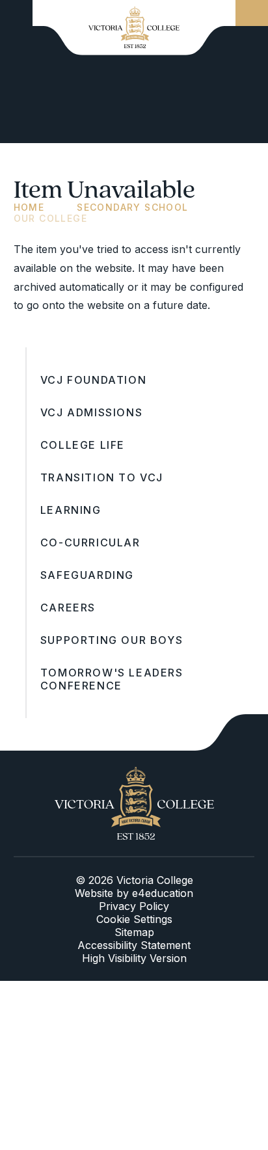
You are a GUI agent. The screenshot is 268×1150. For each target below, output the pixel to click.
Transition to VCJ (101, 477)
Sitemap (134, 932)
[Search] (251, 13)
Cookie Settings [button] (134, 919)
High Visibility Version (134, 958)
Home (29, 207)
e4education (162, 893)
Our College (50, 218)
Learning (70, 509)
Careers (68, 607)
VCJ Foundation (93, 379)
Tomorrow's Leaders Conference (111, 679)
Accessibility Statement (134, 945)
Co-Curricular (90, 542)
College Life (82, 444)
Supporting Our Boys (111, 640)
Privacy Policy (134, 906)
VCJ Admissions (91, 412)
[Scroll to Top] (231, 732)
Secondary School (132, 207)
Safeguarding (87, 575)
